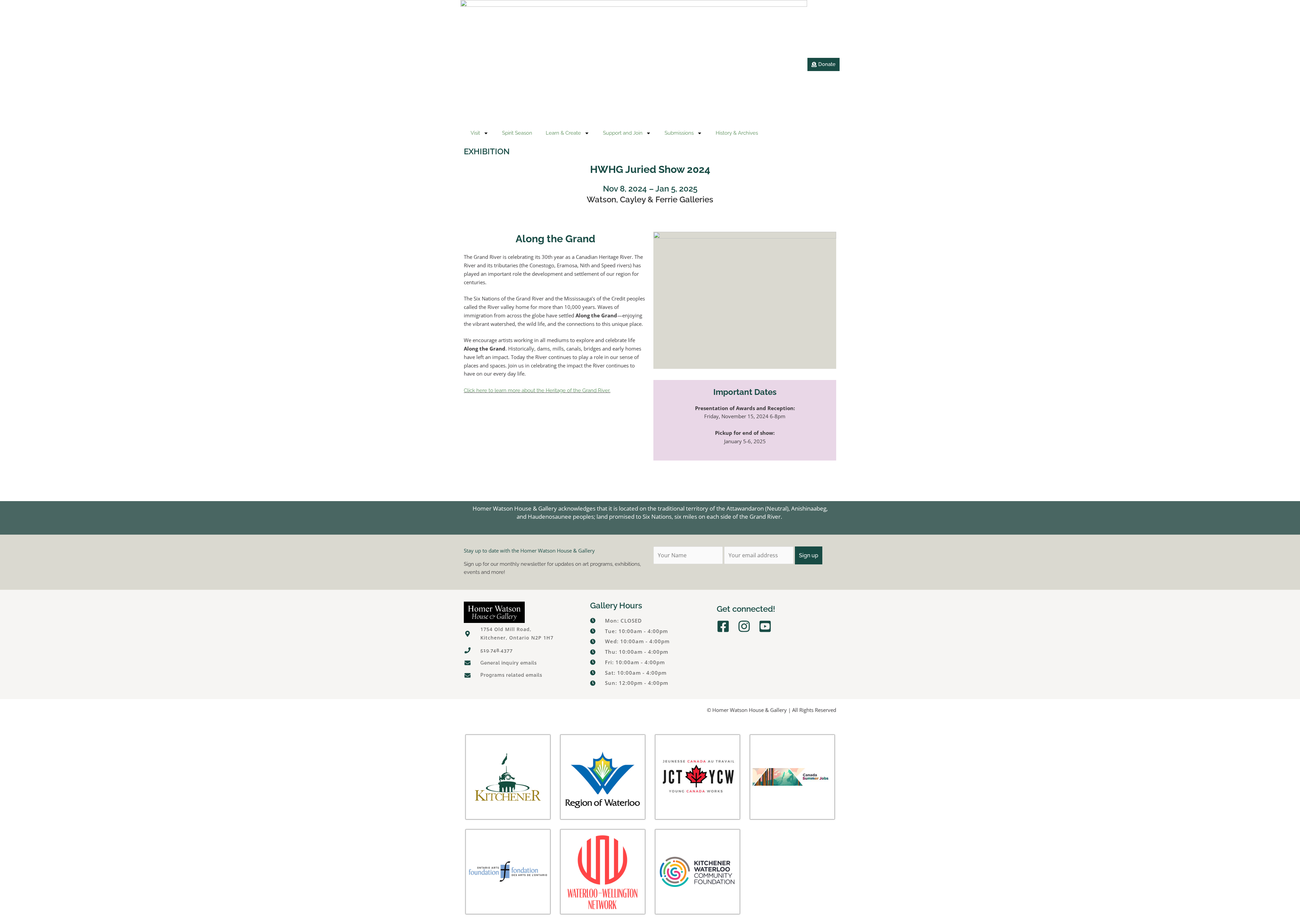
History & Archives (737, 133)
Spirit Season (517, 133)
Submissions (679, 133)
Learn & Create (563, 133)
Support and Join (623, 133)
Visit (475, 133)
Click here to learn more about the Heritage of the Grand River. (537, 390)
